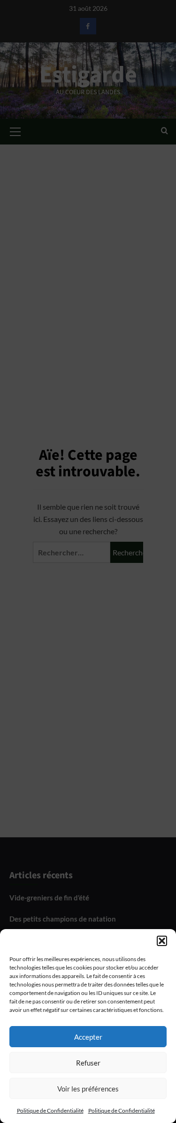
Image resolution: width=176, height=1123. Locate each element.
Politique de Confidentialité (50, 1110)
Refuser (88, 1063)
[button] (162, 941)
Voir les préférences (88, 1088)
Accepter (88, 1037)
